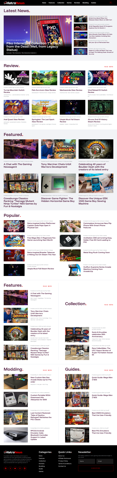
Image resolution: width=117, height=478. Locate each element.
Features (52, 3)
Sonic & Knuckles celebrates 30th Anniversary (99, 334)
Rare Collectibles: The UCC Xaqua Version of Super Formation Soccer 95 (102, 351)
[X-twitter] (10, 468)
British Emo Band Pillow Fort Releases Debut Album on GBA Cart (100, 19)
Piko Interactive (16, 53)
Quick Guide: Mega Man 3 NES (102, 378)
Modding (86, 3)
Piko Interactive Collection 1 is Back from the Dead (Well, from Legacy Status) (33, 46)
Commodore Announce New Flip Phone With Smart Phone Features (97, 225)
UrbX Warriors (39, 320)
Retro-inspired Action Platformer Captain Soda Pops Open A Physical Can (41, 225)
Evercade (9, 53)
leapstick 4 (33, 384)
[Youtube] (15, 468)
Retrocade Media (101, 95)
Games (69, 3)
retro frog (45, 384)
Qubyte (77, 92)
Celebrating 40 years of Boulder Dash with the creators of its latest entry (93, 167)
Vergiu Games (52, 92)
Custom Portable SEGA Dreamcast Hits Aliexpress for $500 (40, 397)
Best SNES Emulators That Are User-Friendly (101, 414)
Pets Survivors (43, 92)
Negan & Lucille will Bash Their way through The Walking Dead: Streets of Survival (101, 52)
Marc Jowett (34, 298)
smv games (42, 124)
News (44, 3)
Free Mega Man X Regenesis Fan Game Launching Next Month (41, 239)
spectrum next (34, 318)
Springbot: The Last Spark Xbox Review (43, 120)
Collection (60, 3)
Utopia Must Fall (73, 124)
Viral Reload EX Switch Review (97, 91)
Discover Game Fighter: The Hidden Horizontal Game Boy (58, 199)
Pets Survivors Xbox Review (44, 90)
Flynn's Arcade (92, 95)
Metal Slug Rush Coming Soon (96, 252)
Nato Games (71, 92)
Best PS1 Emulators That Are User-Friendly (101, 432)
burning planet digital (106, 124)
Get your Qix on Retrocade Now (99, 42)
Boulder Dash (34, 338)
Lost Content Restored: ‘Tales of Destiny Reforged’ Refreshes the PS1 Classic (41, 416)
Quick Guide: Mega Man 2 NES (102, 396)
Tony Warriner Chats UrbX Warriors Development (56, 165)
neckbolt (90, 126)
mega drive (95, 339)
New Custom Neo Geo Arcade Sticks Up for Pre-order (41, 379)
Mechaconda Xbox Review (71, 90)
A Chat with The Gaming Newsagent (18, 165)
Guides (93, 3)
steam (66, 124)
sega (100, 339)
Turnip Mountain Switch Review (14, 91)
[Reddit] (25, 468)
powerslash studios (15, 122)
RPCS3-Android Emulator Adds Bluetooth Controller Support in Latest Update (39, 435)
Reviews (77, 3)
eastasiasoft (35, 92)
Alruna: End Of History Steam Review (97, 120)
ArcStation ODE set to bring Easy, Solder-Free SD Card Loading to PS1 (97, 240)
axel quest (6, 122)
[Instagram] (20, 468)
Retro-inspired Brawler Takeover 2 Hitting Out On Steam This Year (41, 253)
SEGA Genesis (106, 339)
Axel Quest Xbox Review (14, 119)
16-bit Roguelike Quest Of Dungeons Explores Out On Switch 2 (100, 27)
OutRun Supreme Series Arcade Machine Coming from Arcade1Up (97, 269)
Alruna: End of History (94, 124)
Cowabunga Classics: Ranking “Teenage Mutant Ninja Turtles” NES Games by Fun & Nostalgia (20, 202)
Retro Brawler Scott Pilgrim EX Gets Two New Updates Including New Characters (100, 36)
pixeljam (62, 124)
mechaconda (63, 92)
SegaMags (41, 298)
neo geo (39, 384)
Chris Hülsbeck (42, 339)
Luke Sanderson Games (18, 95)
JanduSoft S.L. (7, 95)
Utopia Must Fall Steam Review (70, 120)
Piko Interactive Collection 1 (29, 53)
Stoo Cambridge (43, 318)
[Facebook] (6, 468)
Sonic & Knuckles (96, 340)
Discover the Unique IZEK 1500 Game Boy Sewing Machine (93, 201)
